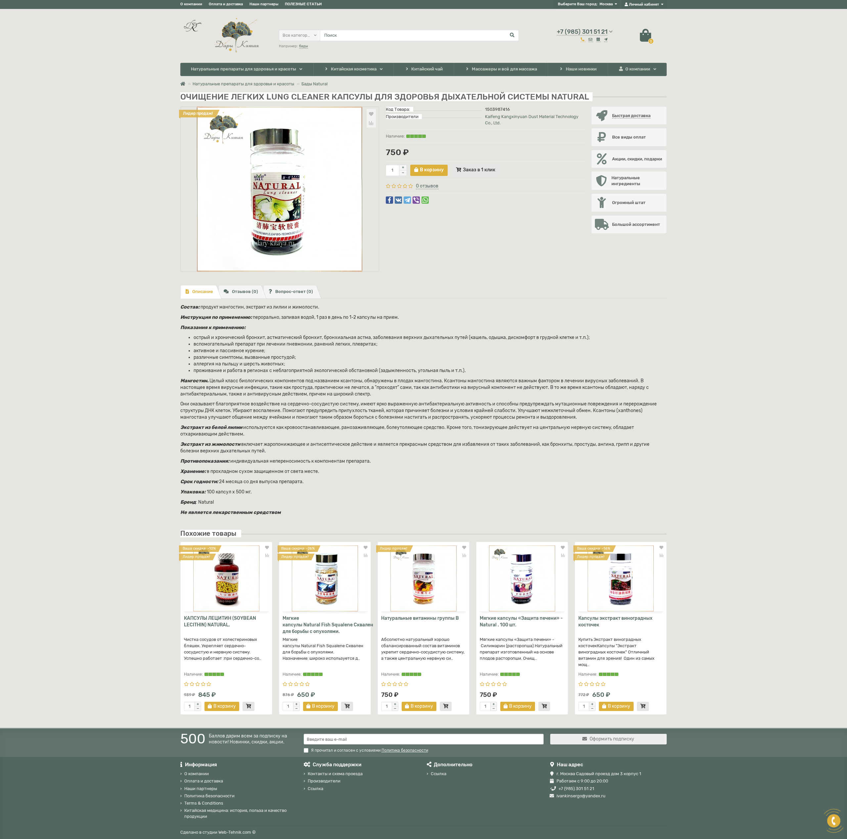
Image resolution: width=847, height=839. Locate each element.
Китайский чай (427, 68)
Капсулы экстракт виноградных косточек (615, 621)
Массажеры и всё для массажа (504, 68)
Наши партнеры (263, 4)
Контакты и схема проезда (335, 773)
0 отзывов (427, 186)
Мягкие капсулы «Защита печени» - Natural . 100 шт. (521, 621)
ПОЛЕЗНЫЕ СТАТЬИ (303, 4)
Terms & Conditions (203, 803)
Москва (606, 4)
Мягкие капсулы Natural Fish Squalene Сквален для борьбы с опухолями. (325, 624)
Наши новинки (581, 68)
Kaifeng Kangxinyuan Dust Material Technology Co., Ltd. (531, 119)
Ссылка (315, 788)
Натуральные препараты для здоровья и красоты (243, 68)
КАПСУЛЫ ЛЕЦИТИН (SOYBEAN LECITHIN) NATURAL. (220, 621)
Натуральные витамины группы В (420, 618)
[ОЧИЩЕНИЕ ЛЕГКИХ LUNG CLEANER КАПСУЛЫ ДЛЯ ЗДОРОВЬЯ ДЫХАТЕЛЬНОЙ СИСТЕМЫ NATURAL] (279, 189)
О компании (191, 4)
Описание (202, 291)
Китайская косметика (354, 68)
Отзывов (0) (245, 291)
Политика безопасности (209, 795)
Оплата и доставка (226, 4)
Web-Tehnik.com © (237, 832)
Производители (324, 780)
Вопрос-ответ (294, 291)
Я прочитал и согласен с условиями (369, 750)
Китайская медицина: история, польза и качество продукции (235, 813)
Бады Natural (314, 83)
